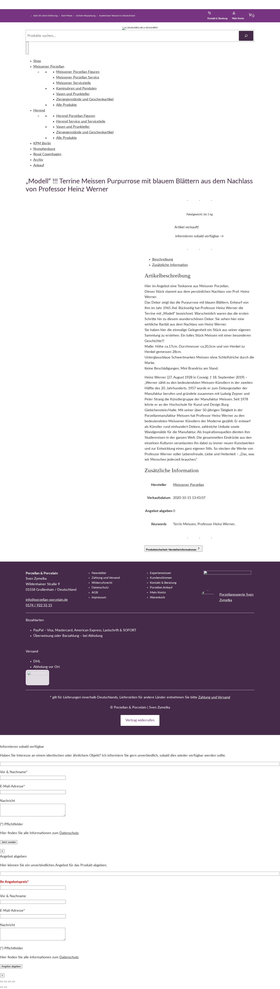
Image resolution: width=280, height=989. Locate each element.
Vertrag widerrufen (140, 720)
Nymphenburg (44, 149)
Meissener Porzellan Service (77, 77)
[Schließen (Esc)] (13, 981)
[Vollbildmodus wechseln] (5, 981)
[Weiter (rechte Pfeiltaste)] (5, 987)
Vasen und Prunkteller (73, 94)
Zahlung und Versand (214, 697)
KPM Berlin (42, 143)
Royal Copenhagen (47, 154)
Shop (37, 61)
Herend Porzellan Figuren (75, 116)
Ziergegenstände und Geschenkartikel (85, 99)
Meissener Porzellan (48, 66)
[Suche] (246, 36)
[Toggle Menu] (27, 48)
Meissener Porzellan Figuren (77, 72)
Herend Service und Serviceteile (80, 121)
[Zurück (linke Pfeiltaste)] (1, 987)
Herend (39, 110)
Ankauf (38, 165)
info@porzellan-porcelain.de (47, 600)
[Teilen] (9, 981)
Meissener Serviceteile (73, 83)
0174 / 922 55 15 (39, 605)
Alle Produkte (66, 105)
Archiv (38, 160)
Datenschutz (68, 833)
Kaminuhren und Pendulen (76, 88)
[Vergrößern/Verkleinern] (1, 981)
